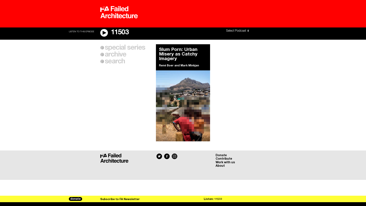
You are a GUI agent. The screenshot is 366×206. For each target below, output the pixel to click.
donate (75, 199)
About (220, 165)
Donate (221, 155)
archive (115, 54)
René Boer (166, 65)
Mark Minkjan (190, 65)
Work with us (225, 162)
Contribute (224, 158)
